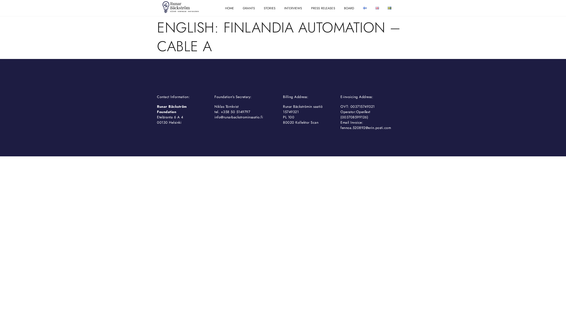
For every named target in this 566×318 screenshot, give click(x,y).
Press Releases (323, 8)
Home (229, 8)
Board (349, 8)
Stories (269, 8)
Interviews (293, 8)
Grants (249, 8)
